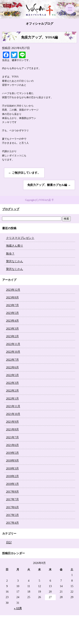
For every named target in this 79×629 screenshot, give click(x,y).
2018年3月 (12, 468)
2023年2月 (12, 336)
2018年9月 (12, 460)
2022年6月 (12, 367)
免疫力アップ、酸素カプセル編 (49, 184)
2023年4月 (12, 320)
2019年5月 (12, 452)
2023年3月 (12, 328)
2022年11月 (13, 344)
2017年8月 (12, 491)
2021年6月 (12, 445)
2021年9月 (12, 421)
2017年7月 (12, 499)
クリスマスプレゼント (20, 237)
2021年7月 (12, 437)
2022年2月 (12, 390)
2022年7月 (12, 359)
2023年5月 (12, 312)
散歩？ (10, 253)
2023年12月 (13, 289)
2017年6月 (12, 507)
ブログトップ (10, 209)
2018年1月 (12, 483)
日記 (9, 542)
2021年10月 (13, 414)
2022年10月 (13, 351)
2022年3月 (12, 382)
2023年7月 (12, 305)
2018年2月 (12, 476)
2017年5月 (12, 515)
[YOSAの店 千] (39, 9)
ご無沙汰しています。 (24, 172)
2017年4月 (12, 522)
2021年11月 (13, 406)
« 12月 (18, 608)
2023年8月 (12, 297)
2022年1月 (12, 398)
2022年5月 (12, 375)
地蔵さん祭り (14, 245)
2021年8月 (12, 429)
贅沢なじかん (14, 261)
